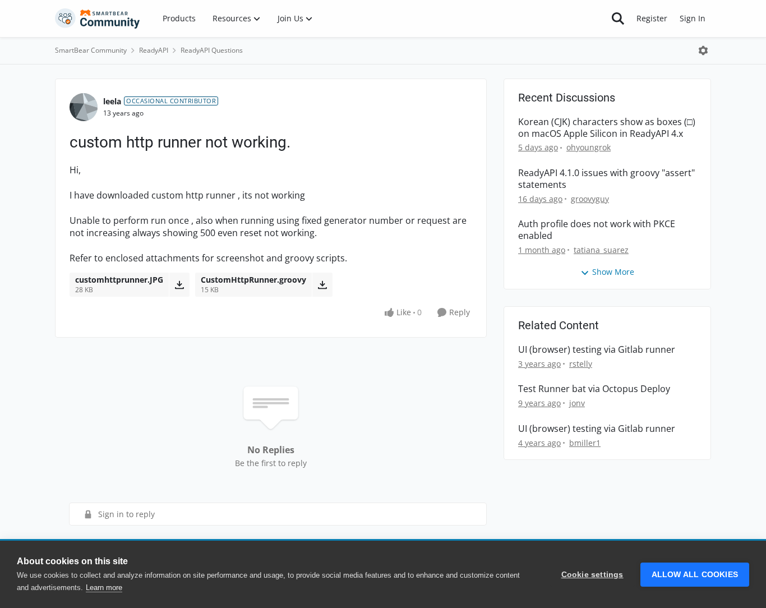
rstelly (580, 363)
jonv (577, 403)
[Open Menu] (703, 50)
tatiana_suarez (601, 250)
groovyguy (590, 199)
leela (112, 101)
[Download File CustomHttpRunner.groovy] (322, 284)
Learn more (104, 587)
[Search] (618, 18)
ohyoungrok (588, 147)
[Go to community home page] (97, 18)
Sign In (692, 18)
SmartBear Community (91, 50)
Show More (613, 271)
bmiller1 (585, 442)
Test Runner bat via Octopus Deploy (594, 389)
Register (651, 18)
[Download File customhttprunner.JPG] (179, 284)
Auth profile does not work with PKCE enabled (596, 230)
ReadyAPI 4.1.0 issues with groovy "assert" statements (606, 179)
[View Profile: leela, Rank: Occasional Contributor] (84, 107)
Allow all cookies (695, 574)
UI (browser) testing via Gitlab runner (596, 350)
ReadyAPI (153, 50)
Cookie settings (592, 574)
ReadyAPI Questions (212, 50)
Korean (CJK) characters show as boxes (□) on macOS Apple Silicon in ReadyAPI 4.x (606, 128)
